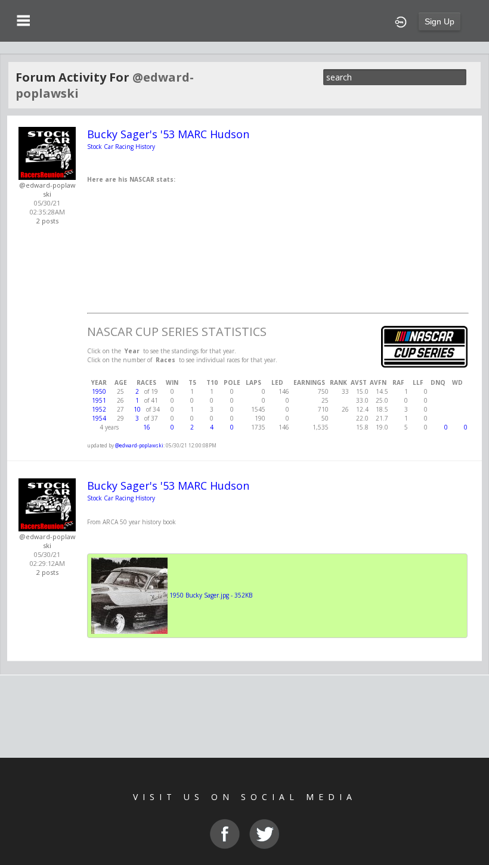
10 (137, 409)
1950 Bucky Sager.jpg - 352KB (210, 595)
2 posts (47, 220)
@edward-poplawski (47, 189)
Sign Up (439, 21)
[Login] (401, 20)
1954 (99, 418)
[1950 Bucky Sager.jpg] (129, 595)
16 (146, 427)
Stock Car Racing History (121, 146)
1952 (99, 409)
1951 (99, 400)
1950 (99, 391)
